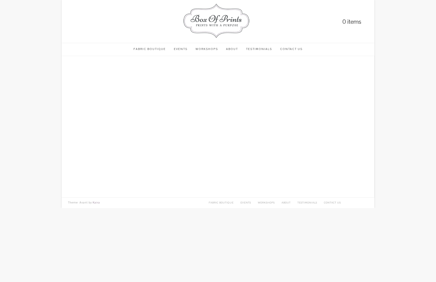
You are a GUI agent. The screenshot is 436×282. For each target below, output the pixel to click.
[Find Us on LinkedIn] (69, 21)
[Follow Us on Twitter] (78, 21)
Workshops (207, 49)
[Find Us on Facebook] (87, 21)
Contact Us (291, 49)
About (232, 49)
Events (180, 49)
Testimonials (259, 49)
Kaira (96, 202)
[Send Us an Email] (95, 21)
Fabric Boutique (149, 49)
